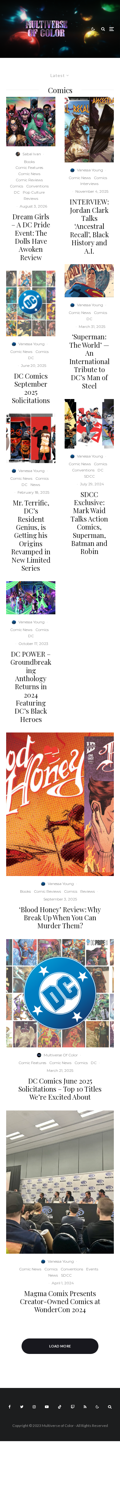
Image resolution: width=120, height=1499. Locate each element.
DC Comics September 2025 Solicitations (31, 388)
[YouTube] (46, 1406)
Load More (60, 1346)
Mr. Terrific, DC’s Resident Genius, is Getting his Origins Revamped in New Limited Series (30, 535)
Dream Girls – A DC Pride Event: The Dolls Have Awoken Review (30, 237)
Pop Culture (34, 192)
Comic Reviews (29, 180)
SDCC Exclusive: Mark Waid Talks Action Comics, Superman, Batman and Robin (89, 523)
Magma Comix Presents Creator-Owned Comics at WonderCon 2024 (60, 1301)
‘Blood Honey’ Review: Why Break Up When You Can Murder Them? (60, 917)
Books (29, 161)
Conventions (37, 186)
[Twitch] (72, 1406)
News (35, 484)
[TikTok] (59, 1406)
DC (17, 192)
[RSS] (85, 1406)
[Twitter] (21, 1406)
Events (92, 1269)
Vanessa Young (31, 343)
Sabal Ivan (31, 154)
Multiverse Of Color (61, 1055)
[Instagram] (34, 1406)
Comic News (29, 173)
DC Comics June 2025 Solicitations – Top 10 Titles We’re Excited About (60, 1089)
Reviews (31, 198)
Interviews (89, 183)
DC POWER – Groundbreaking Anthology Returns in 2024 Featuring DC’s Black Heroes (30, 687)
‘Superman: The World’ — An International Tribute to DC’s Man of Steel (89, 361)
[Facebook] (9, 1406)
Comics (16, 186)
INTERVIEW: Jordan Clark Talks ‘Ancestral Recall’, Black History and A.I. (89, 226)
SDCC (89, 476)
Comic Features (29, 167)
